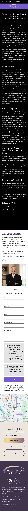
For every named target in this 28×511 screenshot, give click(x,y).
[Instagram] (17, 481)
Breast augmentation (7, 26)
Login (16, 505)
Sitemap (4, 505)
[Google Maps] (10, 481)
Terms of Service (15, 390)
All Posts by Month (14, 218)
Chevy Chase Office (14, 429)
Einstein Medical (6, 501)
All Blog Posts (7, 207)
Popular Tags (14, 215)
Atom (14, 221)
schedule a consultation (19, 194)
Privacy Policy (10, 505)
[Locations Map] (14, 408)
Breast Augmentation (9, 210)
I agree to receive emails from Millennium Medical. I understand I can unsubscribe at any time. (16, 369)
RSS (14, 224)
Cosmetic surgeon (21, 47)
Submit (14, 379)
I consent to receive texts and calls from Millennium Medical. (16, 353)
